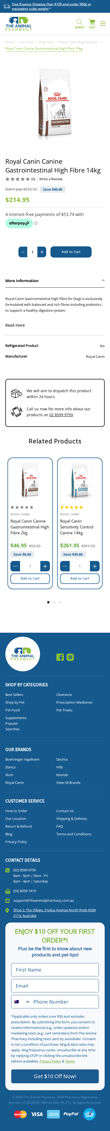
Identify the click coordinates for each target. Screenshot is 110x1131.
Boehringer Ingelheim (22, 759)
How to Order (16, 810)
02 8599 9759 (61, 414)
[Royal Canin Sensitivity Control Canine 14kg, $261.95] (80, 480)
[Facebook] (60, 657)
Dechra (62, 759)
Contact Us (65, 810)
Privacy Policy (16, 841)
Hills (59, 767)
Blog (8, 834)
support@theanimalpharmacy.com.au (43, 900)
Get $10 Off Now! (55, 1076)
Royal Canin (14, 782)
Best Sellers (14, 694)
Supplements (15, 717)
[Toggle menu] (102, 23)
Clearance (64, 694)
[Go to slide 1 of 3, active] (49, 603)
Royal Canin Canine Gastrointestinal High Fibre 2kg (29, 526)
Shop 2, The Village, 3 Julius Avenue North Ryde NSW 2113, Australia (54, 913)
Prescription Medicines (74, 702)
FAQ (59, 826)
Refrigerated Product (21, 345)
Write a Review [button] (50, 179)
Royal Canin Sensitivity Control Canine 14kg (76, 526)
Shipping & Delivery (71, 818)
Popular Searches (12, 726)
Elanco (10, 767)
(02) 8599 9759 (24, 870)
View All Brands (68, 782)
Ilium (9, 774)
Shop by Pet (15, 702)
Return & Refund (18, 826)
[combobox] (21, 1001)
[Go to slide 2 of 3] (55, 603)
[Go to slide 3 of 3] (60, 603)
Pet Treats (64, 710)
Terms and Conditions (73, 834)
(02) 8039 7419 (24, 890)
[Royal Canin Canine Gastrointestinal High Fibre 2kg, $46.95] (30, 480)
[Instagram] (70, 657)
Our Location (15, 818)
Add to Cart (30, 578)
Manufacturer (16, 356)
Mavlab (62, 774)
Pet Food (12, 710)
